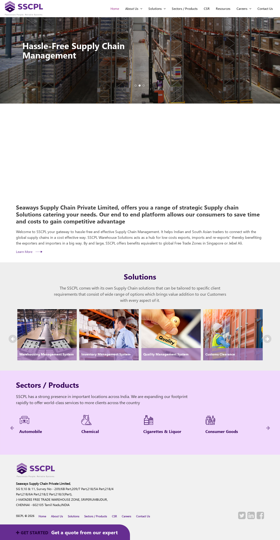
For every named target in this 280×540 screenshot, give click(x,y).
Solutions (155, 8)
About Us (132, 8)
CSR (207, 8)
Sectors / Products (185, 8)
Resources (223, 8)
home (114, 8)
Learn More (24, 251)
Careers (243, 8)
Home (42, 516)
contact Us (265, 8)
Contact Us (143, 516)
